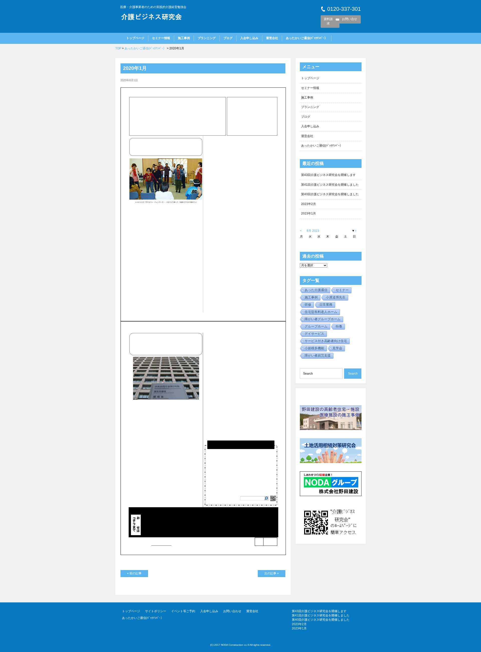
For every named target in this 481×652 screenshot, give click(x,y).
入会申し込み (249, 38)
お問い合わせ (232, 611)
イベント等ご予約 (183, 611)
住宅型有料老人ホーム (321, 312)
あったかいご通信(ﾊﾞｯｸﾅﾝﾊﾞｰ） (306, 38)
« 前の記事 (134, 573)
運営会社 (272, 38)
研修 (308, 304)
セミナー (342, 290)
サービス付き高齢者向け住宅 (326, 341)
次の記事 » (271, 573)
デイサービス (314, 334)
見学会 (337, 348)
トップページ (135, 38)
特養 (339, 326)
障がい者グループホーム (322, 319)
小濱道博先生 (335, 297)
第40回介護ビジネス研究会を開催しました (330, 194)
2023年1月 (308, 213)
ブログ (227, 38)
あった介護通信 (316, 290)
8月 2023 (313, 231)
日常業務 (325, 304)
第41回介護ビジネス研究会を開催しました (330, 184)
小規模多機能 (314, 348)
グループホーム (316, 326)
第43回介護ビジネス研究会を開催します (328, 175)
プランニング (207, 38)
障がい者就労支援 (318, 355)
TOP (118, 48)
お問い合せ (349, 19)
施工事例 (184, 38)
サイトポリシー (155, 611)
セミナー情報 (161, 38)
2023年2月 (308, 204)
